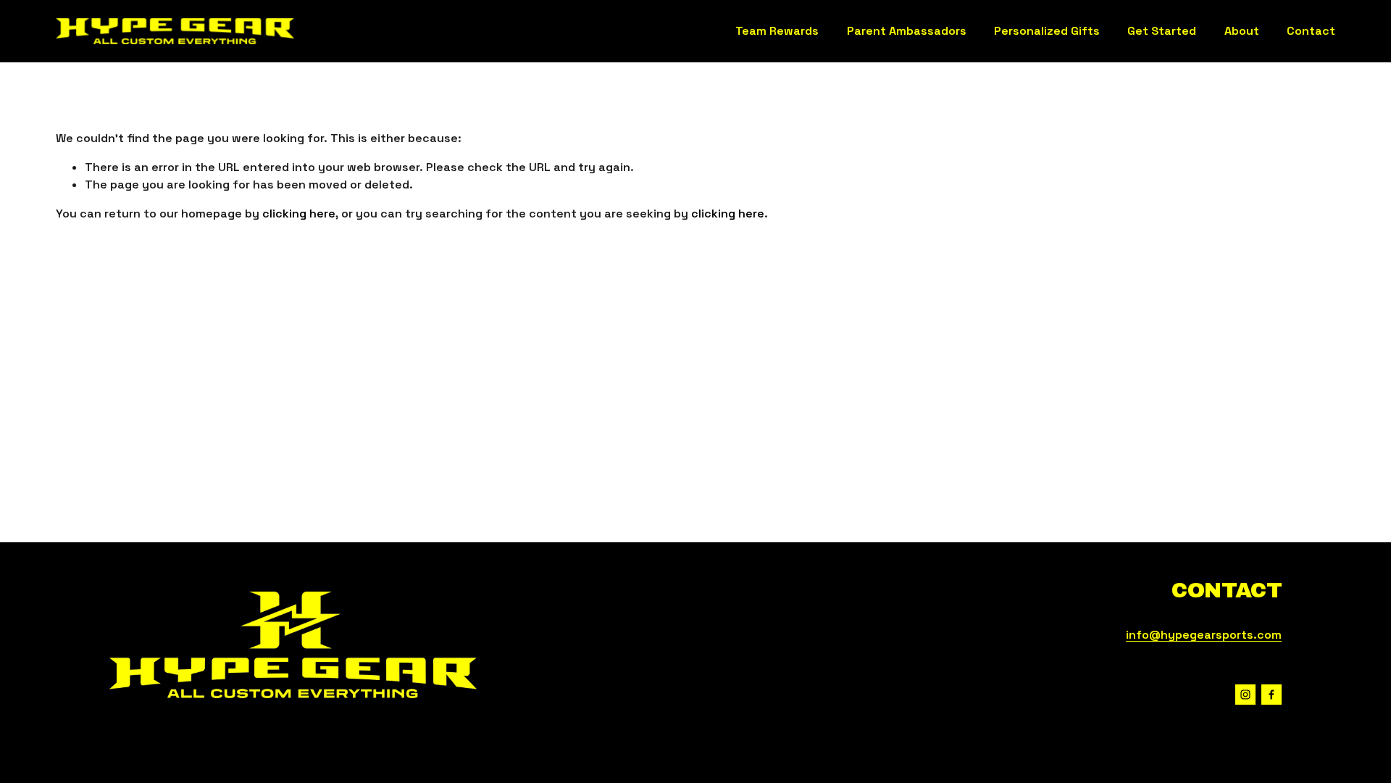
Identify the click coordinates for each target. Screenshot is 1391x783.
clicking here (298, 213)
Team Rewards (777, 30)
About (1241, 30)
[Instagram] (1245, 694)
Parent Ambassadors (906, 30)
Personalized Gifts (1047, 30)
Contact (1311, 30)
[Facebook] (1271, 694)
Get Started (1161, 30)
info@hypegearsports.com (1204, 634)
